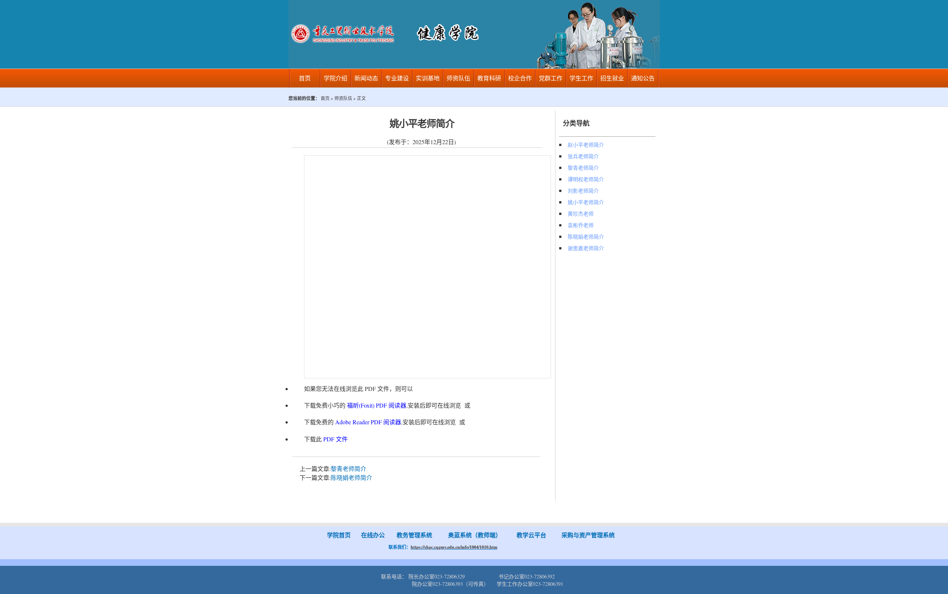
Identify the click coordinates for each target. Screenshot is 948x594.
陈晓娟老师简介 (351, 477)
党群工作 (551, 78)
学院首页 (339, 535)
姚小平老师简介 (586, 202)
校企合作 (520, 78)
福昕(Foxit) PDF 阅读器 (376, 405)
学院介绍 (335, 78)
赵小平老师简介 (586, 144)
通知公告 (643, 78)
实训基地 (428, 78)
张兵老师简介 (583, 156)
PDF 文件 (335, 439)
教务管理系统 (414, 535)
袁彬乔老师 (581, 225)
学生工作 (581, 78)
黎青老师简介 (348, 468)
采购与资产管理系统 (589, 535)
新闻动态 (366, 78)
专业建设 (397, 78)
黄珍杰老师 (581, 213)
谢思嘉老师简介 (586, 248)
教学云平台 (531, 535)
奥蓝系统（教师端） (474, 535)
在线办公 (373, 535)
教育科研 (489, 78)
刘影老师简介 (583, 190)
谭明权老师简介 (586, 179)
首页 (305, 78)
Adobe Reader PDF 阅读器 (368, 422)
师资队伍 (458, 78)
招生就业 (612, 78)
